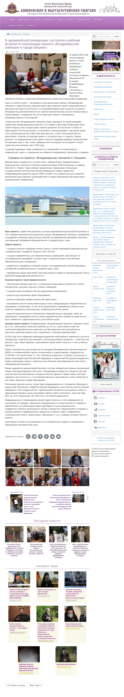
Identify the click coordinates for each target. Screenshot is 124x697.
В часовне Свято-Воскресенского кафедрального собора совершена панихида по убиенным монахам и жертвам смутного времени (14, 549)
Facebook (101, 421)
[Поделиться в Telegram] (34, 436)
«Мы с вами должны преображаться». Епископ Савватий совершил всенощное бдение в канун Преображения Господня (80, 549)
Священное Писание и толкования (111, 290)
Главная (12, 19)
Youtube (101, 404)
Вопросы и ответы (16, 25)
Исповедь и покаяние (112, 318)
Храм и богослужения (98, 319)
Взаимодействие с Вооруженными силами (103, 103)
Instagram (101, 398)
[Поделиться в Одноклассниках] (46, 436)
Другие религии (98, 287)
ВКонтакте (102, 427)
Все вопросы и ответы (105, 254)
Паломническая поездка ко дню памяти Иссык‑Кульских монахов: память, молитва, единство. (36, 549)
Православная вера (112, 266)
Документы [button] (48, 19)
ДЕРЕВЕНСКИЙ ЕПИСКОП (66, 664)
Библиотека (98, 109)
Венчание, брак (97, 299)
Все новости (36, 685)
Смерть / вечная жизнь (98, 309)
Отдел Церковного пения (104, 119)
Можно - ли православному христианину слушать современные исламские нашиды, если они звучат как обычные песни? (104, 242)
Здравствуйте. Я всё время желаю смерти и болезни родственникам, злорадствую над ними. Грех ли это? (104, 229)
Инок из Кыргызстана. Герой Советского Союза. (75, 625)
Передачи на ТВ (83, 19)
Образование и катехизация (105, 92)
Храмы (37, 19)
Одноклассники (103, 416)
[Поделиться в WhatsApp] (28, 436)
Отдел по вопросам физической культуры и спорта (106, 130)
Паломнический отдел (103, 97)
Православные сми (72, 628)
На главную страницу (16, 685)
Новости (61, 19)
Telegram (101, 410)
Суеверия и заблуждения (112, 300)
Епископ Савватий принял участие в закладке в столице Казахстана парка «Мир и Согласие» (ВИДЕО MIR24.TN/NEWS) (19, 594)
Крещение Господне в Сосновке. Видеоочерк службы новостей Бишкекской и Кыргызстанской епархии (75, 594)
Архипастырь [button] (24, 19)
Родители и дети (111, 308)
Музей (96, 114)
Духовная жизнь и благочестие (98, 269)
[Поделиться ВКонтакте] (52, 436)
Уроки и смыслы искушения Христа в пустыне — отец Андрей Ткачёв (18, 627)
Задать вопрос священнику (107, 171)
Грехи (97, 277)
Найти (116, 36)
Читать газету (105, 384)
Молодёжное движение (103, 87)
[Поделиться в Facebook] (40, 436)
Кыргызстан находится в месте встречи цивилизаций (47, 592)
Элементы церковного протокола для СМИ (106, 439)
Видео (71, 19)
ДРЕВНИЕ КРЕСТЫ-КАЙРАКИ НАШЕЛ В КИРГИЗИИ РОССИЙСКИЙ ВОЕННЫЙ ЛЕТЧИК (28, 667)
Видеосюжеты (71, 600)
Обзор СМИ (97, 19)
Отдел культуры (100, 124)
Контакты (31, 25)
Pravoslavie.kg (15, 34)
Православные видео (17, 632)
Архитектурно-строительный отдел (105, 137)
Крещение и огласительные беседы (113, 279)
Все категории (106, 326)
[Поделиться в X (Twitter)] (58, 436)
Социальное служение (103, 82)
